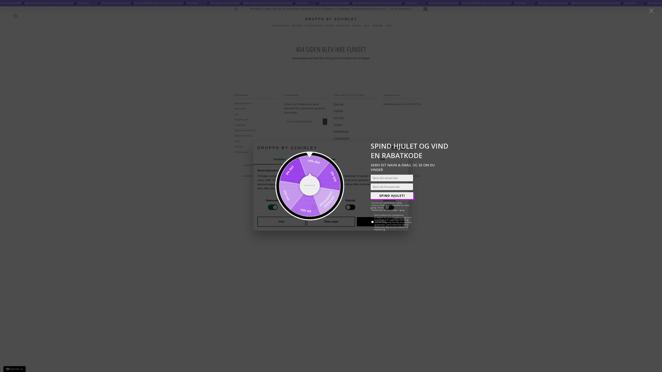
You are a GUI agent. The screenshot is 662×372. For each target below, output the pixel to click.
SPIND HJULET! (392, 196)
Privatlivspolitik (399, 217)
